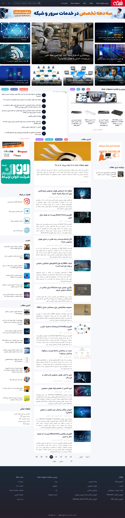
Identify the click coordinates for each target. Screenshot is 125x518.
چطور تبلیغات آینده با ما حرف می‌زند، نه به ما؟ (71, 165)
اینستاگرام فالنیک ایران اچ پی (15, 202)
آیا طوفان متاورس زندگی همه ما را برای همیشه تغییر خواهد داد (12, 266)
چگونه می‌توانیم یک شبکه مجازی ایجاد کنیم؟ (47, 83)
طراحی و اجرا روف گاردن (22, 414)
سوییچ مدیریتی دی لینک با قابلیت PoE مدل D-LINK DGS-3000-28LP (77, 122)
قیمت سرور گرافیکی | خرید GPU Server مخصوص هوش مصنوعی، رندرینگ (12, 341)
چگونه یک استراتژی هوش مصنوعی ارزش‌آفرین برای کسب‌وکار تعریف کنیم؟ (55, 192)
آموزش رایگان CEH (117, 499)
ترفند (84, 3)
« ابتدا (88, 457)
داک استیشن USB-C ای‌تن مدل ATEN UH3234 (90, 122)
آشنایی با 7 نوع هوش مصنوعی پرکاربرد (31, 127)
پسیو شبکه (26, 423)
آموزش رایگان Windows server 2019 (85, 499)
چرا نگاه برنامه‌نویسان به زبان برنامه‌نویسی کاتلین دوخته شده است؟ (16, 81)
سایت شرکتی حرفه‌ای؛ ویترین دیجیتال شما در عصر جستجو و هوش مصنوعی (12, 351)
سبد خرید (20, 499)
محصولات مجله (75, 3)
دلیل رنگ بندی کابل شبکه (15, 380)
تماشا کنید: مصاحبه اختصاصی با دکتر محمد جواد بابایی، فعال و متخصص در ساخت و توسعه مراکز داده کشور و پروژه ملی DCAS (22, 106)
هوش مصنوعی (92, 486)
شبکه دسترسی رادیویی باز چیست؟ (16, 61)
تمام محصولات (52, 495)
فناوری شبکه (119, 481)
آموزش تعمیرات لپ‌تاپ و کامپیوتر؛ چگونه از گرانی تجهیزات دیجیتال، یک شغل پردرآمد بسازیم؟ (13, 370)
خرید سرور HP (25, 416)
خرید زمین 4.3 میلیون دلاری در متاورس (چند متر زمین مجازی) (12, 286)
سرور (52, 515)
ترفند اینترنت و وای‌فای (115, 490)
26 (56, 457)
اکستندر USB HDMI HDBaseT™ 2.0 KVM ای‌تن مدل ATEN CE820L (117, 122)
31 (71, 461)
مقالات (91, 3)
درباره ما (20, 481)
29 (41, 457)
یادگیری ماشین (92, 490)
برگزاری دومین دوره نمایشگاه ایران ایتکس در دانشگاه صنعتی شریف (56, 289)
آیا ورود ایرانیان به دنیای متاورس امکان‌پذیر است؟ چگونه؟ (14, 276)
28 (46, 457)
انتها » (54, 461)
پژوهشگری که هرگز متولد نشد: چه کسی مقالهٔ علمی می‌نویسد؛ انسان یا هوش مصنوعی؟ (67, 57)
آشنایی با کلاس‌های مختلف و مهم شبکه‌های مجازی (109, 60)
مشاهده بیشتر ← (97, 129)
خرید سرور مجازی (24, 421)
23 (71, 457)
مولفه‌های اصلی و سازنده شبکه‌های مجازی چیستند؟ (14, 38)
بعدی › (61, 461)
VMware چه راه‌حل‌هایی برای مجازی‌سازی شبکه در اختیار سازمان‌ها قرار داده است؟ (79, 81)
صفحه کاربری (19, 495)
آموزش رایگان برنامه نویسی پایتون (86, 495)
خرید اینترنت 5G (24, 419)
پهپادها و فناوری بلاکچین (34, 116)
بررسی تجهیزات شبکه (102, 3)
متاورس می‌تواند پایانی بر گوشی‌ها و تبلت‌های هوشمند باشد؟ (13, 247)
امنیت (121, 486)
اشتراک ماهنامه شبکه (16, 490)
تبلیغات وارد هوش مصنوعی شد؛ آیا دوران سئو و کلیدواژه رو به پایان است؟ (110, 38)
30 (37, 457)
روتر (56, 481)
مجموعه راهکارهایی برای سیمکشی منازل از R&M (54, 307)
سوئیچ (55, 486)
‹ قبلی (81, 457)
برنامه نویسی (93, 481)
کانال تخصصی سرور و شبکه (15, 211)
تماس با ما (64, 3)
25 (61, 457)
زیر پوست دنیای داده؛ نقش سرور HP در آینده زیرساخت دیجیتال (12, 399)
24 (66, 457)
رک (56, 490)
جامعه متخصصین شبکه (16, 221)
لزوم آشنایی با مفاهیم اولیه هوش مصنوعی (56, 388)
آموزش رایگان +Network (115, 495)
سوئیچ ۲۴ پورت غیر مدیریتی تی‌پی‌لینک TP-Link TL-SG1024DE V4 (104, 122)
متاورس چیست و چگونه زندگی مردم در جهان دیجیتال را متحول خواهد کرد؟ (12, 295)
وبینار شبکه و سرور (17, 231)
